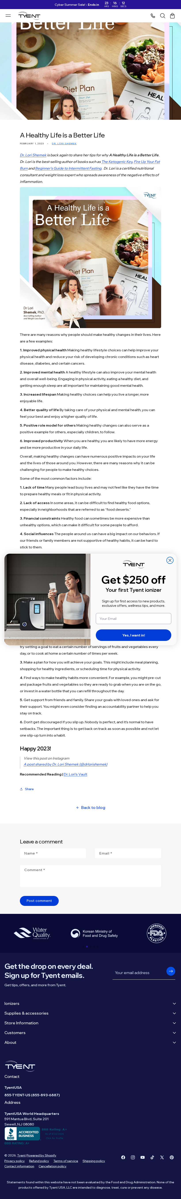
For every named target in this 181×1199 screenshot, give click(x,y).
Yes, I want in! (133, 635)
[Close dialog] (170, 560)
